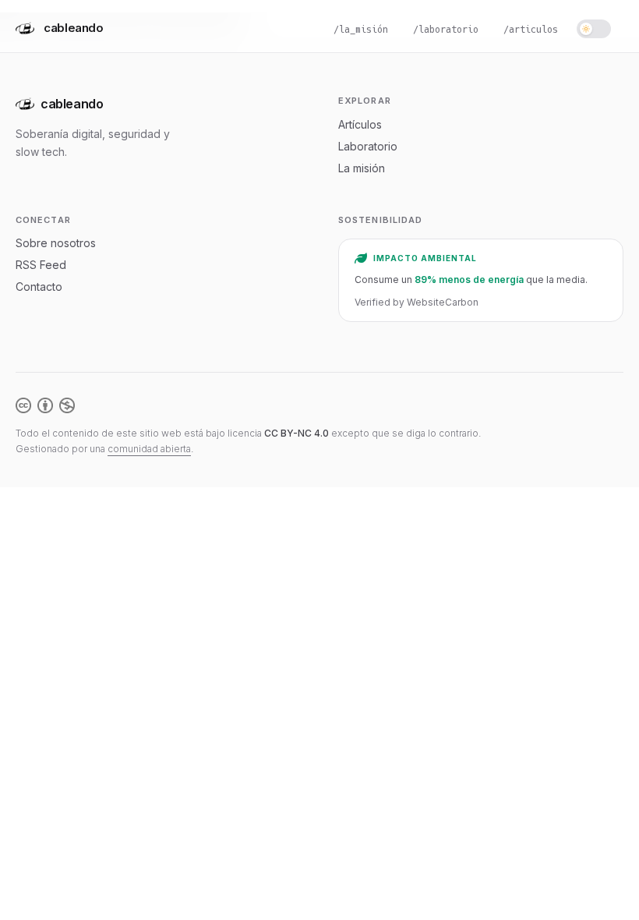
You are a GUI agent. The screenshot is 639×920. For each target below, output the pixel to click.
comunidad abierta (149, 449)
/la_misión (361, 29)
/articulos (530, 29)
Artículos (360, 124)
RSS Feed (41, 264)
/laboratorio (445, 29)
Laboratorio (367, 146)
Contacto (39, 286)
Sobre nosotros (56, 242)
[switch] (594, 28)
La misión (361, 168)
